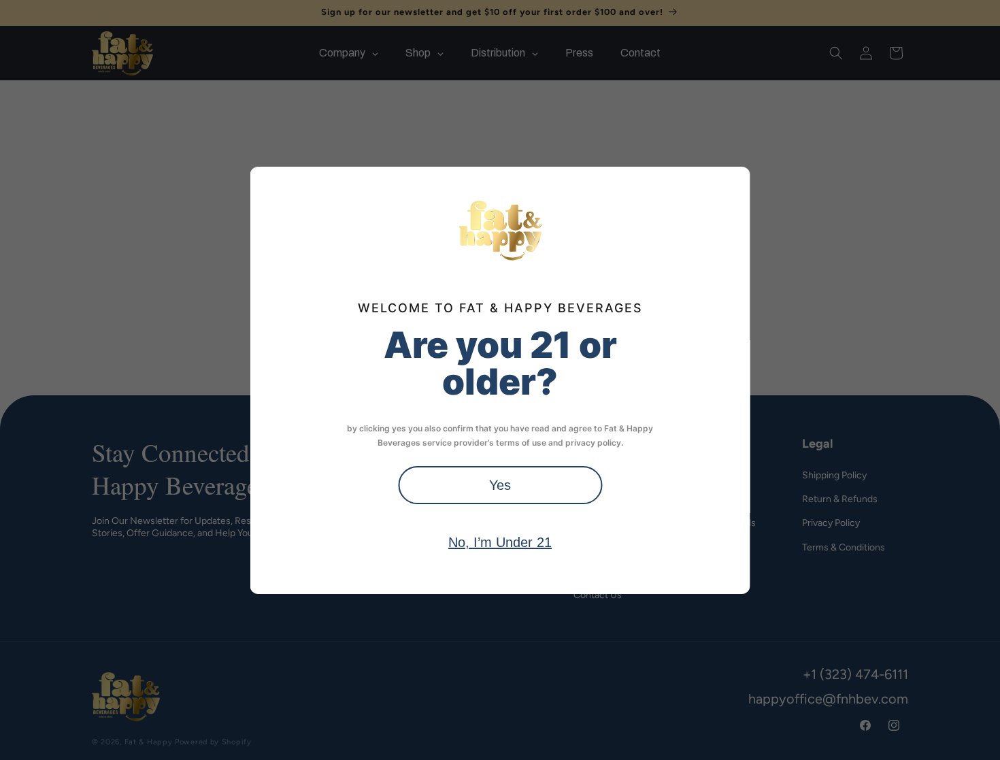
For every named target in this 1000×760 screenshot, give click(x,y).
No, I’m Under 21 (500, 542)
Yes (500, 485)
